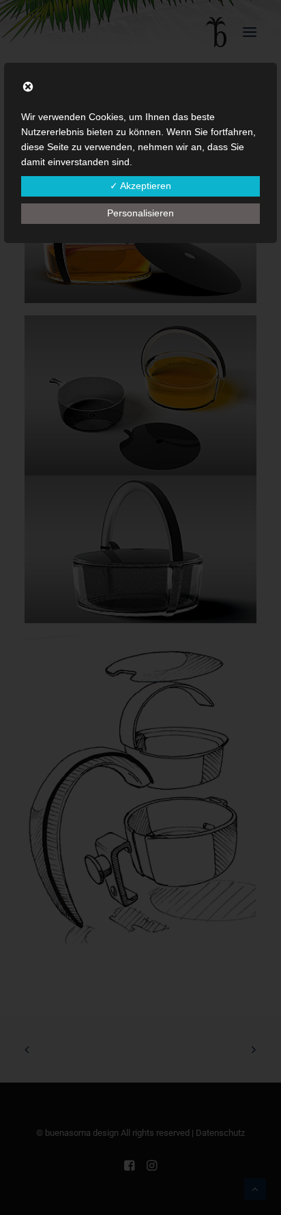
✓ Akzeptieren (140, 185)
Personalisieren (140, 213)
